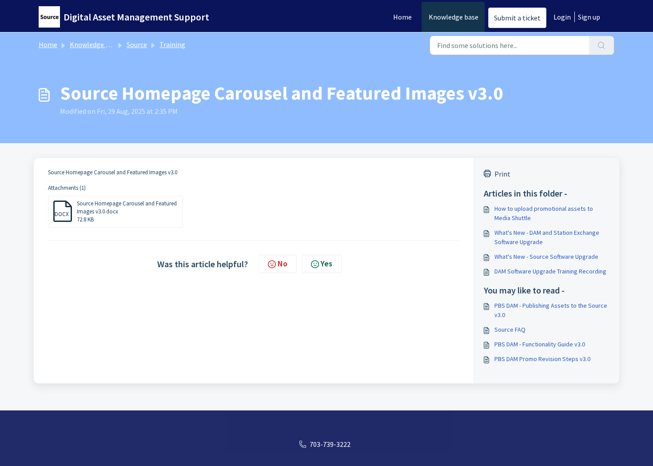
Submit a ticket (517, 17)
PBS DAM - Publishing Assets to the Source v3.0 (550, 310)
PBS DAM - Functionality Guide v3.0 (539, 344)
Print (502, 173)
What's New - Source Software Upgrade (546, 257)
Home (402, 16)
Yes (326, 263)
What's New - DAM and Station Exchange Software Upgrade (546, 237)
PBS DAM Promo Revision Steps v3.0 (542, 359)
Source (137, 44)
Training (172, 44)
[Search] (601, 45)
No (282, 263)
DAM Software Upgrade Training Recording (550, 271)
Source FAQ (510, 329)
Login (562, 16)
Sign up (589, 16)
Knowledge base (453, 16)
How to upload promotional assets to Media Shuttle (543, 213)
